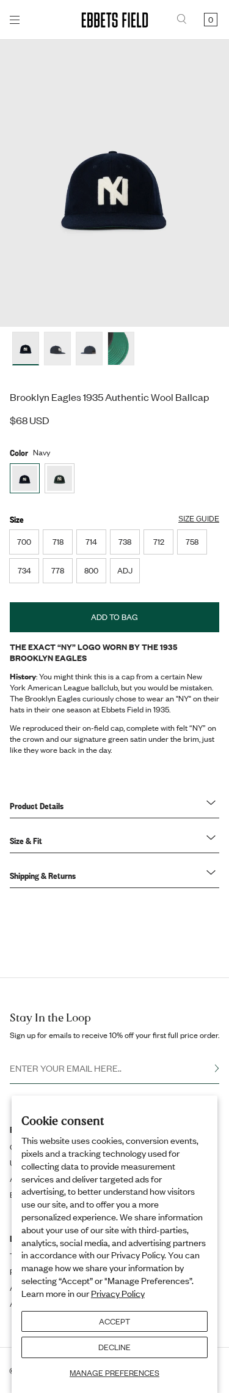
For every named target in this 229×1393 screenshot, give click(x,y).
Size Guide (198, 519)
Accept (114, 1321)
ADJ (125, 570)
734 (24, 570)
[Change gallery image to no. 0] (25, 348)
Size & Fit (26, 840)
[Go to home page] (114, 20)
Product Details (37, 805)
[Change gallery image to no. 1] (57, 348)
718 (58, 541)
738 (124, 541)
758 (192, 541)
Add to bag (114, 616)
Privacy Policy (118, 1293)
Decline (114, 1347)
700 (24, 541)
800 (91, 570)
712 (158, 541)
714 (91, 541)
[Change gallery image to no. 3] (120, 348)
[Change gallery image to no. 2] (89, 348)
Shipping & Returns (43, 875)
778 (57, 570)
